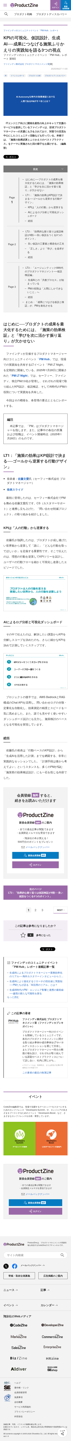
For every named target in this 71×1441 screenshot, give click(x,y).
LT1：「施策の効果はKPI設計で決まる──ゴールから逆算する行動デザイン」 (43, 198)
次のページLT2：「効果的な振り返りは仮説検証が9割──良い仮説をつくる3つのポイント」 (35, 892)
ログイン (37, 864)
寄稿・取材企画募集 (19, 1275)
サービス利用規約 (22, 1406)
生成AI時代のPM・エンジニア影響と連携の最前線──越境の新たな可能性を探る (36, 991)
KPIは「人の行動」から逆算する (45, 207)
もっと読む (13, 997)
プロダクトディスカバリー (51, 14)
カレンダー (47, 1305)
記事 (43, 1290)
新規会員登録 (36, 855)
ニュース (8, 1290)
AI (6, 75)
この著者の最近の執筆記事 (36, 1072)
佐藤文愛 (23, 479)
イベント (8, 1305)
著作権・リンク (21, 1387)
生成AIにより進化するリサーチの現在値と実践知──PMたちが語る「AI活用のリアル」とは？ (35, 982)
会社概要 (18, 1401)
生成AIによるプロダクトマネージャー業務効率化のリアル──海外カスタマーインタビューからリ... (36, 974)
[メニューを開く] (5, 5)
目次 (35, 169)
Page (12, 244)
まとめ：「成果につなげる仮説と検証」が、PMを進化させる (44, 303)
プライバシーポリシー (24, 1411)
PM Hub (44, 359)
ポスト (12, 156)
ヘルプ (17, 1382)
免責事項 (18, 1397)
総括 (30, 220)
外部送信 (18, 1416)
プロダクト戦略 (23, 14)
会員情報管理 (20, 1392)
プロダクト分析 (35, 75)
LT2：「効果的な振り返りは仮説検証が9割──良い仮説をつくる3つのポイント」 (44, 235)
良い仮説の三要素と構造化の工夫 (46, 243)
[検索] (6, 14)
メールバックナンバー (38, 847)
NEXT (60, 910)
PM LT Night (19, 375)
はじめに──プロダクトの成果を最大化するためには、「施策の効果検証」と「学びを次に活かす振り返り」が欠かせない (44, 185)
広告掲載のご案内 (53, 1275)
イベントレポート (17, 75)
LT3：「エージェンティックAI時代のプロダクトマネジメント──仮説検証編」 (44, 271)
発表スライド (15, 489)
